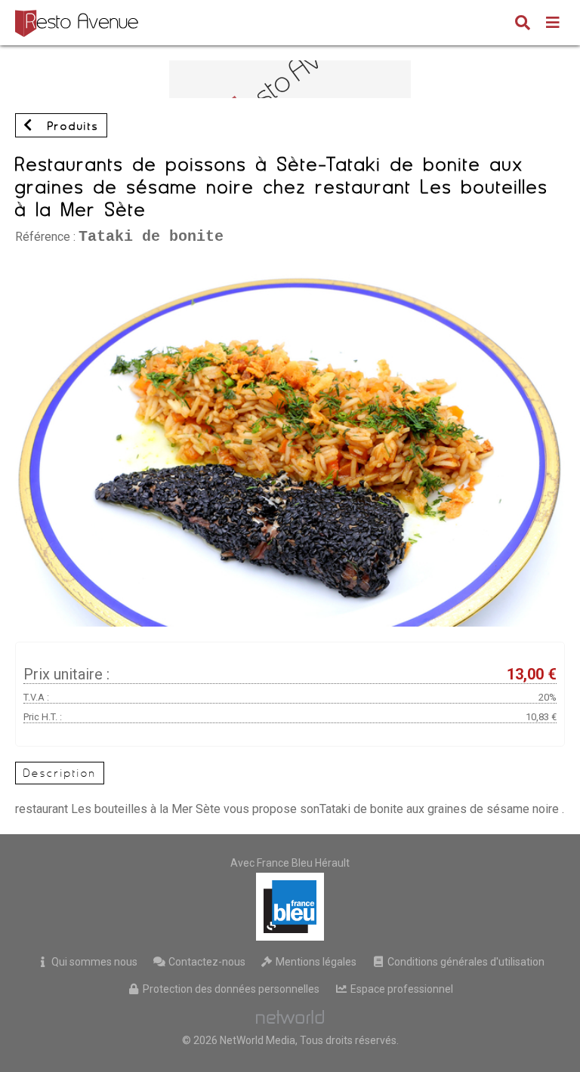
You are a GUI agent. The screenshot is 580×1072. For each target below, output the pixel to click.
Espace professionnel (400, 989)
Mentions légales (314, 962)
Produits (70, 126)
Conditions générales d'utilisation (465, 962)
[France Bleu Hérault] (290, 907)
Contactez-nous (205, 962)
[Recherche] (523, 24)
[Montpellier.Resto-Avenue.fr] (78, 23)
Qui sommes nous (93, 962)
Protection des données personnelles (229, 989)
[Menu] (553, 24)
